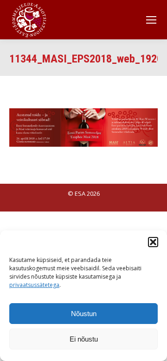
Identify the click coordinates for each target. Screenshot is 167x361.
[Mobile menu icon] (151, 19)
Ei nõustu (84, 339)
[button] (153, 242)
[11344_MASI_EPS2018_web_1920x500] (83, 127)
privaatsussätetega (34, 285)
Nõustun (83, 313)
